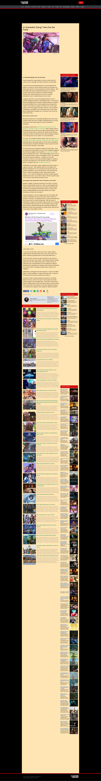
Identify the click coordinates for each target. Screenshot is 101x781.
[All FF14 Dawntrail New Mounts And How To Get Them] (74, 578)
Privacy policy (33, 776)
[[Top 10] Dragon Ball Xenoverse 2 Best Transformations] (74, 612)
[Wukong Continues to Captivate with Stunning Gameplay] (74, 516)
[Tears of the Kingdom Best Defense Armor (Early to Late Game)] (74, 647)
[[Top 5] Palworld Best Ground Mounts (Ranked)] (74, 709)
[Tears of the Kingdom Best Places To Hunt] (74, 675)
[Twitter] (38, 291)
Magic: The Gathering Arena (71, 239)
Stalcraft (68, 320)
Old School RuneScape (71, 300)
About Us (27, 776)
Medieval (73, 6)
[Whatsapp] (34, 291)
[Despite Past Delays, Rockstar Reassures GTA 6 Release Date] (74, 488)
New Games (27, 6)
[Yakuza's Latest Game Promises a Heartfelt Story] (74, 433)
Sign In (81, 2)
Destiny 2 (68, 304)
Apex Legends (69, 204)
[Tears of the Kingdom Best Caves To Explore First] (74, 696)
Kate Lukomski (26, 53)
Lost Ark (68, 235)
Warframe (68, 332)
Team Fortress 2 (69, 324)
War (61, 6)
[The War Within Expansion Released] (74, 523)
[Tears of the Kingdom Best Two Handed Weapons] (74, 661)
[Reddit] (41, 291)
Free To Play (33, 6)
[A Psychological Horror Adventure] (74, 446)
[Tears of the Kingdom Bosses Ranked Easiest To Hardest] (74, 654)
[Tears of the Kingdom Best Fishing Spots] (74, 682)
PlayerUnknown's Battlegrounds (72, 316)
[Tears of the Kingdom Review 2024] (74, 626)
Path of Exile (69, 312)
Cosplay (82, 6)
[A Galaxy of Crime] (74, 529)
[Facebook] (26, 291)
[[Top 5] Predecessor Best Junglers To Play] (74, 716)
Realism (77, 6)
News (39, 6)
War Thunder (69, 328)
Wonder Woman (63, 148)
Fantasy (48, 6)
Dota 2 (68, 231)
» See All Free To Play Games (69, 243)
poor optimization (49, 152)
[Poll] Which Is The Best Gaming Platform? (67, 87)
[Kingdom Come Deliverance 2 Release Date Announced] (74, 474)
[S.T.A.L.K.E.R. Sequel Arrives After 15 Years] (74, 453)
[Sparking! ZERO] (74, 419)
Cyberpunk (43, 6)
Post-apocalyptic (66, 6)
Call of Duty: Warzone (70, 208)
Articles (57, 6)
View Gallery (56, 243)
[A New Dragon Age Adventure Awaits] (74, 509)
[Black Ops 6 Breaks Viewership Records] (74, 398)
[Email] (44, 291)
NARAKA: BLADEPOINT (71, 296)
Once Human (69, 308)
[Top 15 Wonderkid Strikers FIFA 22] (74, 619)
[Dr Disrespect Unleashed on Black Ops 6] (74, 405)
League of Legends (70, 227)
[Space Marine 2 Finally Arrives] (74, 439)
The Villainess (62, 102)
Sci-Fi (53, 6)
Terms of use (38, 776)
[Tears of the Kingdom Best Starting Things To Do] (74, 633)
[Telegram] (31, 291)
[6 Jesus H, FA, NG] (74, 557)
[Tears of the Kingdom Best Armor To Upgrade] (74, 689)
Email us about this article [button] (27, 294)
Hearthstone (69, 223)
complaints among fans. (44, 162)
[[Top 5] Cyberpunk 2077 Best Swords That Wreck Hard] (74, 730)
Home (22, 6)
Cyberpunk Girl (62, 133)
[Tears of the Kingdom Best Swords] (74, 668)
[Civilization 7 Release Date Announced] (74, 481)
